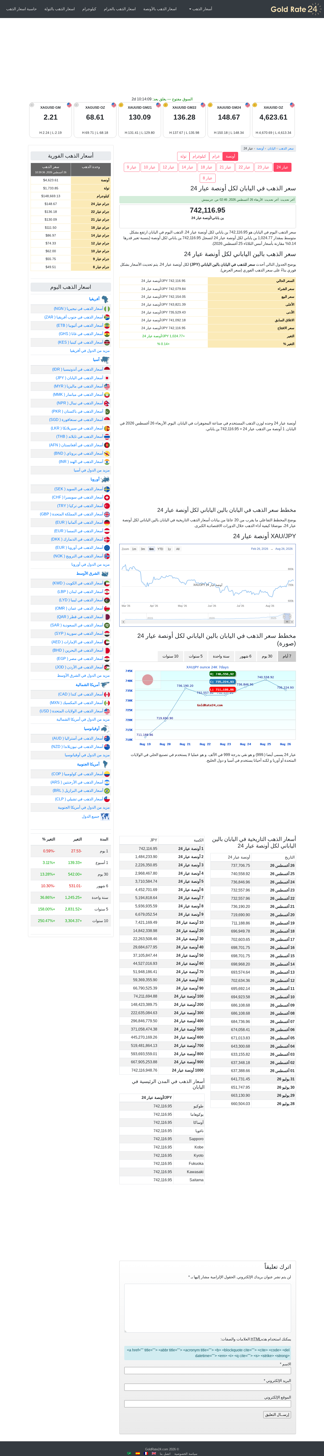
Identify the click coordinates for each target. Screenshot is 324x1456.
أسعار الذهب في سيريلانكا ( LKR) (77, 428)
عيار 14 (188, 167)
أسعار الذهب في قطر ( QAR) (80, 617)
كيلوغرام (199, 156)
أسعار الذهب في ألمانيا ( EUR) (79, 522)
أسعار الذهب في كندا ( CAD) (81, 694)
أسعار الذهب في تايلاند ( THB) (80, 436)
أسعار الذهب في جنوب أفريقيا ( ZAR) (74, 317)
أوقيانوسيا (92, 729)
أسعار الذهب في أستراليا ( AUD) (78, 738)
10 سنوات (170, 656)
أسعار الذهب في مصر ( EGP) (80, 659)
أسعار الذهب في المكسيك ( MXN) (77, 703)
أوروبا (95, 479)
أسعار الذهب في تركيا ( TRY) (80, 506)
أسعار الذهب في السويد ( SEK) (79, 489)
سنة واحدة (221, 656)
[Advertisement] (162, 61)
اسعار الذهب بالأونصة (159, 9)
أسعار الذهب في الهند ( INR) (81, 462)
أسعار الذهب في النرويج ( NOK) (78, 556)
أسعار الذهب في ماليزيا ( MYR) (79, 386)
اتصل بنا (165, 1454)
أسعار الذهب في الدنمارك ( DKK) (77, 539)
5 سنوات (196, 656)
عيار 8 (208, 178)
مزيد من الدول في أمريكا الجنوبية (84, 807)
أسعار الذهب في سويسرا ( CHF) (78, 497)
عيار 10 (150, 167)
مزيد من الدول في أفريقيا (90, 351)
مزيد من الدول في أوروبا (90, 564)
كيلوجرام (89, 9)
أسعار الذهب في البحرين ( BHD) (78, 650)
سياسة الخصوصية (185, 1454)
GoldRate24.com (156, 1449)
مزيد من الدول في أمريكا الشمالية (83, 719)
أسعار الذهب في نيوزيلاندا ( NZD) (77, 747)
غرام (216, 156)
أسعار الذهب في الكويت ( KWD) (78, 583)
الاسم (285, 1364)
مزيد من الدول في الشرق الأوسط (83, 675)
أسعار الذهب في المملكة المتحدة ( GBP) (72, 514)
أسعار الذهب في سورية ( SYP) (79, 633)
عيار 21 (225, 167)
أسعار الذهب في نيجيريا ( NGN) (79, 309)
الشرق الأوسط (88, 573)
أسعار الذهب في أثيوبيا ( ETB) (80, 325)
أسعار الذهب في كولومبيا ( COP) (77, 774)
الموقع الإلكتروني (277, 1397)
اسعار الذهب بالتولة (59, 9)
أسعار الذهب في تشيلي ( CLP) (79, 799)
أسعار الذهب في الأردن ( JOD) (79, 667)
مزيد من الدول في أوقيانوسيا (87, 755)
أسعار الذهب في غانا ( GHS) (81, 334)
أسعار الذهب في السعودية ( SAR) (77, 625)
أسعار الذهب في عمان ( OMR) (79, 608)
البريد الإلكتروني (277, 1381)
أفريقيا (94, 299)
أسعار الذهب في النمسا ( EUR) (79, 531)
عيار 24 (282, 167)
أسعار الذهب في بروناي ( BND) (79, 453)
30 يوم (267, 656)
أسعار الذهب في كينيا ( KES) (81, 342)
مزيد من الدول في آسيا (92, 470)
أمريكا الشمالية (88, 685)
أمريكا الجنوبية (88, 764)
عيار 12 (169, 167)
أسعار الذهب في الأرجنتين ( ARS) (77, 782)
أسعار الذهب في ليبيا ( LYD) (81, 600)
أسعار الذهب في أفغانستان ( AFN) (76, 445)
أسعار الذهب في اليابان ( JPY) (80, 378)
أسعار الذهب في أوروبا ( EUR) (79, 548)
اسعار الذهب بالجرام (120, 9)
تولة (183, 156)
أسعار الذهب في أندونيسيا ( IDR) (78, 369)
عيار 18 (207, 167)
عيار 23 (263, 167)
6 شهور (245, 656)
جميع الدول (91, 816)
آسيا (96, 360)
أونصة (230, 156)
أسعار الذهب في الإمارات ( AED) (77, 642)
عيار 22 (244, 167)
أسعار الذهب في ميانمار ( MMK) (78, 394)
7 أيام (287, 656)
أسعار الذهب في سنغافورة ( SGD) (76, 420)
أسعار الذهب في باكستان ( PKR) (78, 411)
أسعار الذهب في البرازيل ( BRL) (78, 791)
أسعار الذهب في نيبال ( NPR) (80, 403)
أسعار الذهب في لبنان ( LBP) (80, 592)
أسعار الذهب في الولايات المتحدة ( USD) (72, 711)
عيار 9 (132, 167)
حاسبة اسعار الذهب (21, 9)
